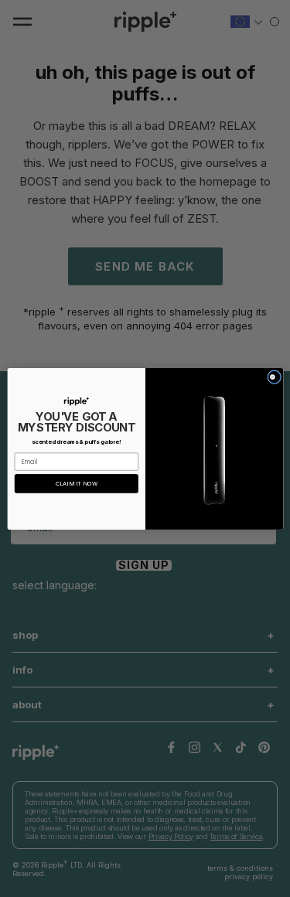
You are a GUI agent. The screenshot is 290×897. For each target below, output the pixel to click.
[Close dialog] (274, 376)
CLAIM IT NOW (76, 483)
